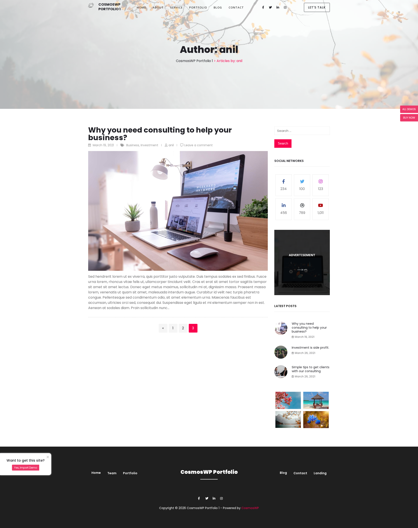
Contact (236, 7)
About (158, 7)
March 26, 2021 (305, 353)
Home (141, 7)
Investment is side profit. (310, 347)
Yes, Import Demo (25, 467)
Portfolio (198, 7)
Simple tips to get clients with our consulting (310, 369)
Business (132, 145)
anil (171, 145)
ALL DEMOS (409, 109)
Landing (320, 473)
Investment (149, 145)
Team (111, 473)
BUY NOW (409, 117)
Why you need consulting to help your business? (160, 134)
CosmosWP (250, 508)
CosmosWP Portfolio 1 (109, 7)
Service (176, 7)
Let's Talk (317, 7)
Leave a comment (198, 145)
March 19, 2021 (304, 337)
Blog (218, 7)
